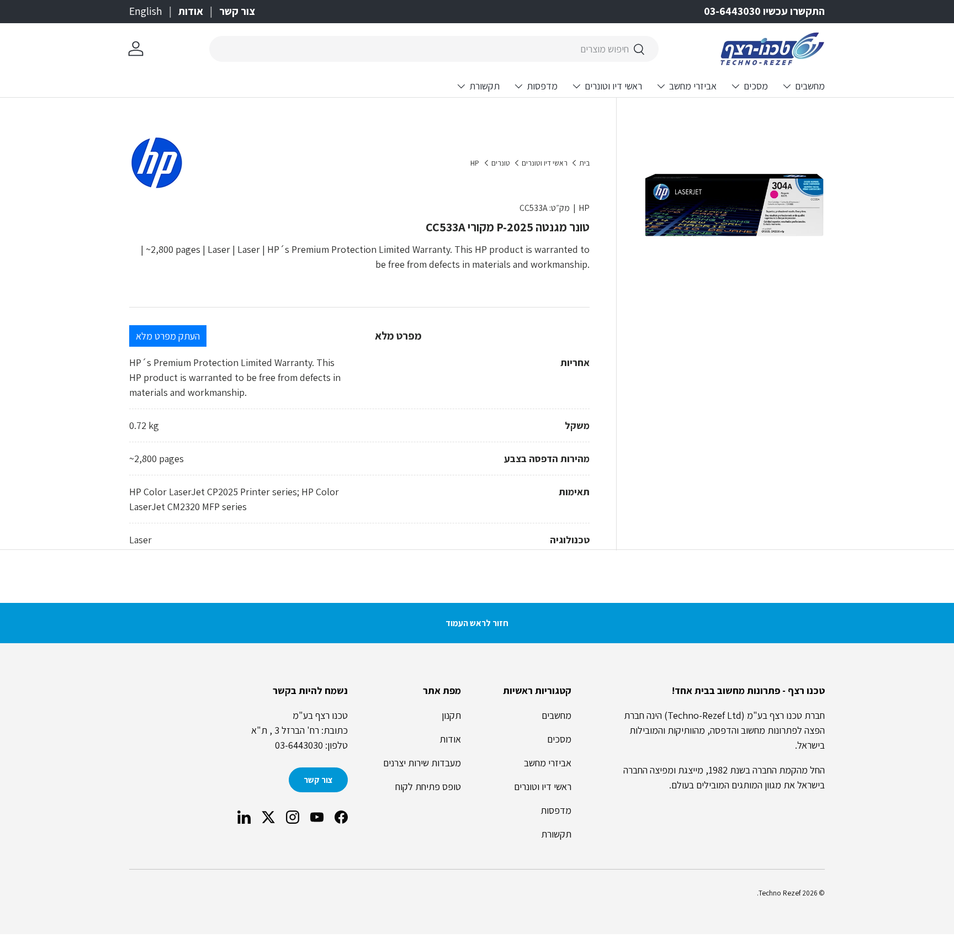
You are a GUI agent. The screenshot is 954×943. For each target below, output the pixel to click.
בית (584, 163)
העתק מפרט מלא (168, 336)
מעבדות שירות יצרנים (422, 762)
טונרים (500, 163)
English (145, 11)
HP (474, 163)
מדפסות (542, 86)
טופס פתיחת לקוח (428, 786)
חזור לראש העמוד (477, 623)
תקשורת (484, 86)
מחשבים (810, 86)
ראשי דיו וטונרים (613, 86)
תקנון (451, 715)
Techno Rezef (780, 893)
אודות (190, 11)
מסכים (756, 86)
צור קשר (237, 11)
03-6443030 (299, 745)
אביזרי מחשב (693, 86)
